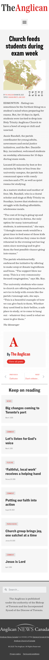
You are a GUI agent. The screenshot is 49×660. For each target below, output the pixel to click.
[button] (24, 22)
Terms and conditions (31, 654)
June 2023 (21, 97)
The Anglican (9, 95)
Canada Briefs (13, 97)
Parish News (12, 524)
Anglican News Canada (9, 637)
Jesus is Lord (15, 562)
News (9, 401)
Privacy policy (15, 654)
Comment (10, 432)
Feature (10, 462)
